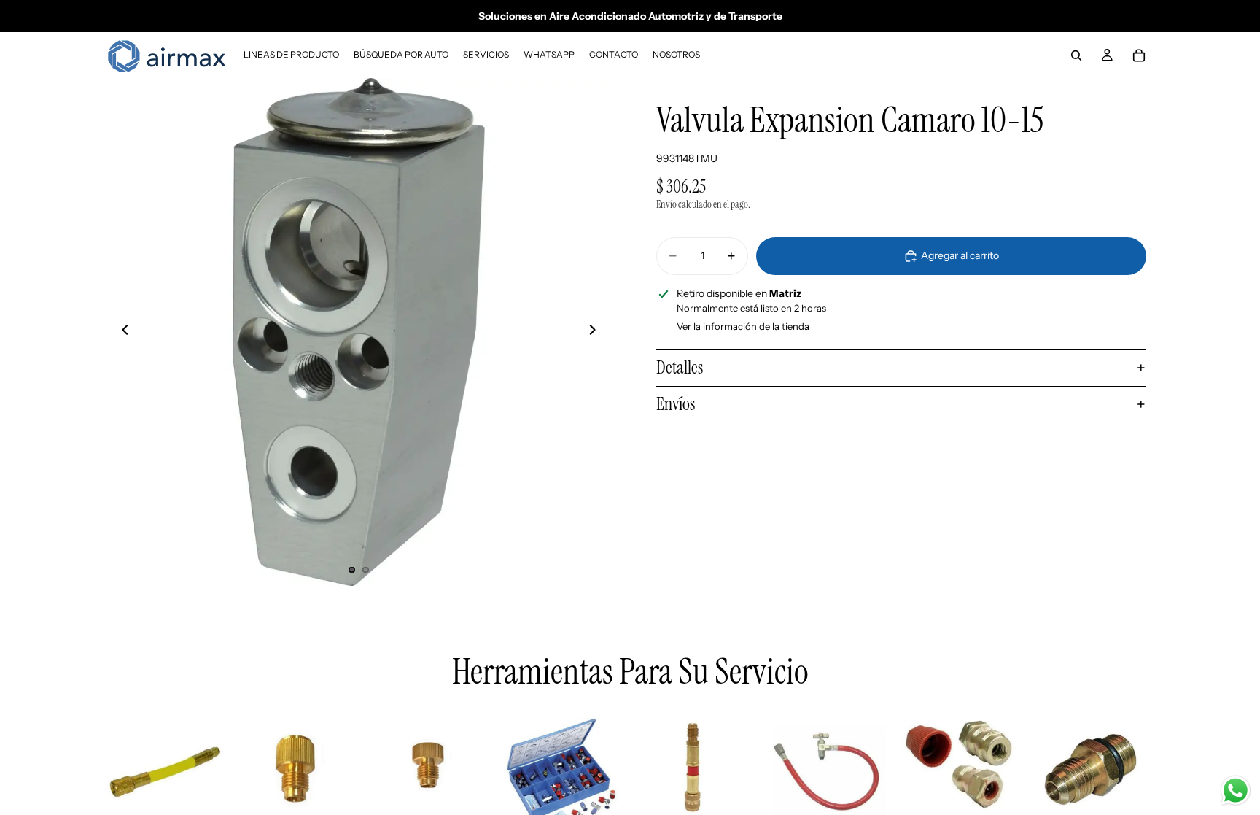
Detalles (679, 367)
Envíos (675, 404)
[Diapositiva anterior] (121, 332)
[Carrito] (1139, 55)
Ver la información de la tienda (743, 326)
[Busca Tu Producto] (1076, 55)
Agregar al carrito (960, 255)
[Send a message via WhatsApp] (1235, 790)
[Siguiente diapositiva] (596, 332)
